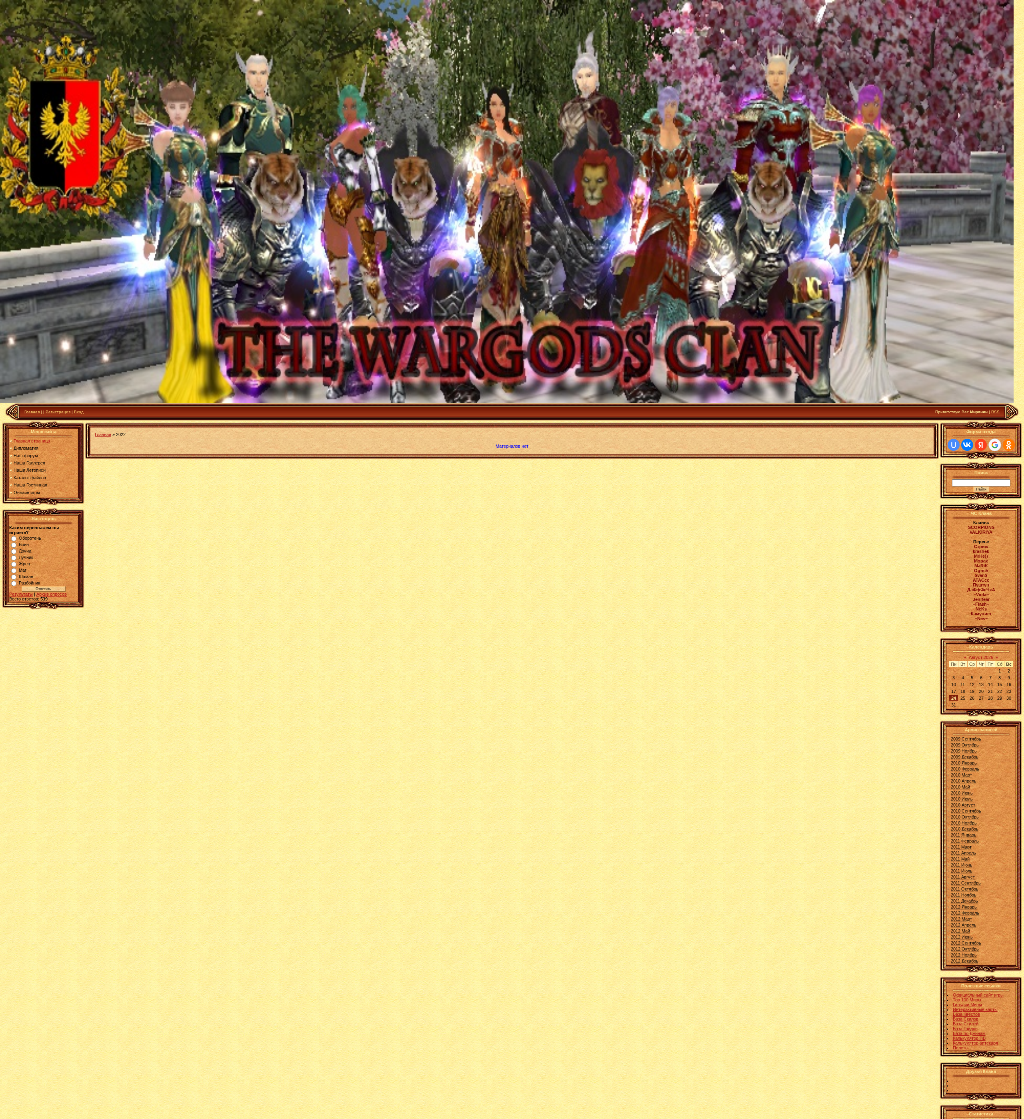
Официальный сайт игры (978, 995)
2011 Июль (961, 871)
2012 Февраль (965, 913)
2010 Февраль (965, 769)
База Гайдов (965, 1028)
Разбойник (29, 583)
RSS (995, 412)
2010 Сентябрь (966, 811)
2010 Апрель (963, 781)
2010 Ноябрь (964, 823)
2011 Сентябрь (966, 883)
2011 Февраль (965, 841)
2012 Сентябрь (966, 943)
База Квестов (966, 1014)
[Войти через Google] (994, 444)
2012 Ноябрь (964, 955)
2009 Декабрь (964, 757)
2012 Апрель (963, 925)
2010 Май (960, 787)
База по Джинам (969, 1033)
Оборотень (30, 538)
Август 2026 (981, 657)
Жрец (24, 563)
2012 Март (961, 919)
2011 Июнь (961, 865)
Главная (32, 412)
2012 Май (960, 931)
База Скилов (965, 1019)
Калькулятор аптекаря (975, 1043)
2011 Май (960, 859)
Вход (79, 412)
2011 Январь (963, 835)
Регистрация (58, 412)
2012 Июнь (962, 937)
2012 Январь (964, 907)
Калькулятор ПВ (969, 1038)
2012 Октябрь (965, 949)
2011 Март (961, 847)
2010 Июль (962, 799)
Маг (22, 570)
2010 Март (961, 775)
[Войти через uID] (954, 445)
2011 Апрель (963, 853)
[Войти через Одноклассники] (1009, 445)
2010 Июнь (962, 793)
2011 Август (963, 877)
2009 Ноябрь (964, 751)
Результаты (21, 594)
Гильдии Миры (967, 1004)
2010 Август (963, 805)
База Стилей (965, 1023)
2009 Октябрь (965, 745)
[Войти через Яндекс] (981, 445)
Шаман (26, 576)
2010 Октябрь (965, 817)
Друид (25, 550)
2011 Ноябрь (963, 895)
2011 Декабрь (964, 901)
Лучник (26, 557)
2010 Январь (964, 763)
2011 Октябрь (964, 889)
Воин (24, 544)
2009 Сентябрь (966, 739)
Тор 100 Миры (967, 999)
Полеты (960, 1047)
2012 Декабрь (964, 961)
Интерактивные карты (975, 1009)
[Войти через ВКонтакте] (967, 445)
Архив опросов (51, 594)
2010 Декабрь (964, 829)
